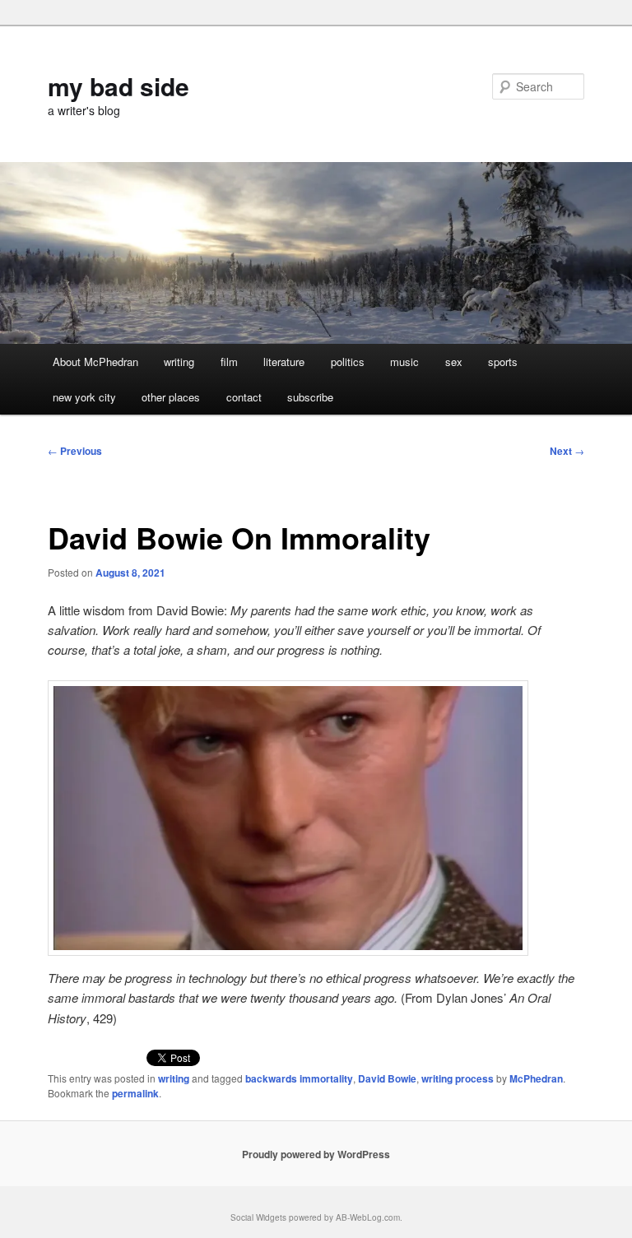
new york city (84, 397)
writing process (457, 1078)
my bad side (118, 86)
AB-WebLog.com (368, 1217)
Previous (75, 450)
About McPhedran (95, 361)
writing (179, 361)
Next (567, 450)
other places (171, 397)
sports (503, 361)
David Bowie (387, 1078)
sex (453, 361)
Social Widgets (258, 1217)
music (404, 361)
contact (244, 397)
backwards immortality (299, 1078)
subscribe (310, 397)
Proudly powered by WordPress (316, 1154)
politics (348, 361)
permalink (135, 1093)
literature (283, 361)
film (229, 361)
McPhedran (536, 1078)
